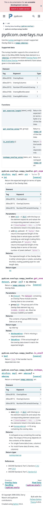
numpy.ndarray (15, 455)
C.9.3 (14, 469)
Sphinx (15, 504)
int (10, 270)
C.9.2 (37, 466)
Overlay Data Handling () (19, 26)
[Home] (3, 23)
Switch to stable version (20, 9)
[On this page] (39, 16)
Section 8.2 (32, 472)
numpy (11, 40)
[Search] (33, 16)
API (8, 23)
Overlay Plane (31, 58)
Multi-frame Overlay (10, 60)
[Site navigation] (4, 16)
